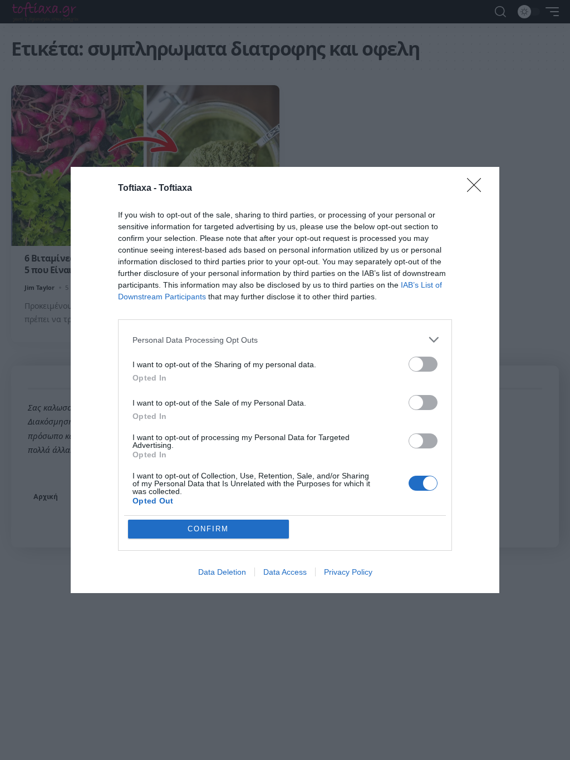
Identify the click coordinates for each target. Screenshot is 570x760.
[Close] (477, 188)
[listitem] (285, 340)
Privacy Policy (348, 571)
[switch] (423, 364)
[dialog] (285, 380)
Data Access (285, 571)
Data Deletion (222, 571)
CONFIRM (208, 529)
